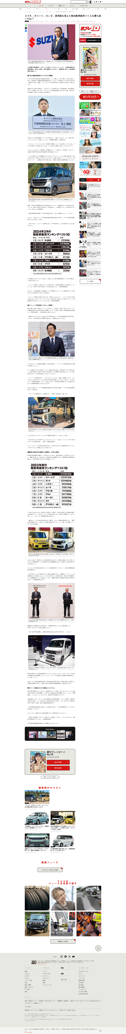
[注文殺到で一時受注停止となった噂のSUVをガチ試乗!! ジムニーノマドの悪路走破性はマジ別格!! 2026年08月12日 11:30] (37, 924)
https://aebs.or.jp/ (42, 963)
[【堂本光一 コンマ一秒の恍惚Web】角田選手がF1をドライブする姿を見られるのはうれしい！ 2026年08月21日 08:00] (63, 898)
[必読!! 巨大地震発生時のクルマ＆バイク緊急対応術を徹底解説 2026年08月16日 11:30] (88, 898)
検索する (86, 2)
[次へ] (72, 734)
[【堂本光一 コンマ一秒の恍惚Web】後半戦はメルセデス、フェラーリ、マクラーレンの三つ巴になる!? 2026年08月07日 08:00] (88, 924)
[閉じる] (100, 1031)
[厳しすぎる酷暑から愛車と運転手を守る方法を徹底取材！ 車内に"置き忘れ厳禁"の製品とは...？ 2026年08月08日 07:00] (63, 924)
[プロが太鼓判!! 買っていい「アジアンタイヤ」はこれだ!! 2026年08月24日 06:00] (37, 898)
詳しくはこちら (28, 1032)
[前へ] (28, 734)
